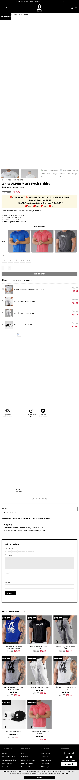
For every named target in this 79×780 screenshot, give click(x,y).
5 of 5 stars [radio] (29, 551)
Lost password (45, 763)
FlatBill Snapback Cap (13, 731)
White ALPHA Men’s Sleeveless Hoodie (65, 688)
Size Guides (24, 756)
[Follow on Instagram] (69, 753)
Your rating (9, 548)
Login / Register (46, 753)
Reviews (4, 753)
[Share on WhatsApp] (33, 499)
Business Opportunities (9, 760)
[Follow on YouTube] (71, 757)
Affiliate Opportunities (8, 756)
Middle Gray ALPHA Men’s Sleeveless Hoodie (13, 688)
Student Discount (7, 767)
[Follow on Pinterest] (67, 757)
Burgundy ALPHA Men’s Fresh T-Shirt (39, 732)
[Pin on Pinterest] (46, 499)
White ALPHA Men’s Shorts (26, 301)
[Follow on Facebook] (64, 753)
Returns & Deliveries (27, 767)
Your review (10, 555)
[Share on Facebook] (36, 499)
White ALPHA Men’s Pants (26, 313)
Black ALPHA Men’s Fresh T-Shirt (39, 648)
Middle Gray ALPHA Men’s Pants (65, 648)
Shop (3, 180)
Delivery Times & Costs (28, 760)
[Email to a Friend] (43, 499)
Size (3, 255)
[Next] (76, 241)
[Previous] (8, 241)
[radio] (4, 260)
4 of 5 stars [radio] (21, 551)
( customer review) (17, 187)
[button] (6, 8)
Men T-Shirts (18, 180)
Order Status (45, 756)
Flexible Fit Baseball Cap (25, 325)
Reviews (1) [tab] (5, 509)
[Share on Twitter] (39, 499)
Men (9, 180)
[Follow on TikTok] (73, 753)
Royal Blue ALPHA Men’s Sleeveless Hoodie (13, 648)
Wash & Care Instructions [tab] (10, 513)
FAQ (22, 753)
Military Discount (7, 763)
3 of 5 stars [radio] (14, 551)
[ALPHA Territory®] (39, 8)
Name (7, 573)
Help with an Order (27, 763)
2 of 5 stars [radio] (9, 551)
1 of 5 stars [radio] (5, 551)
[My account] (3, 8)
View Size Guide (39, 226)
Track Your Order (46, 760)
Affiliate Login (45, 767)
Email (7, 582)
